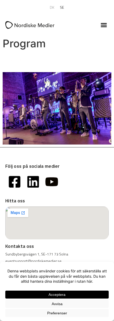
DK (52, 7)
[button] (104, 25)
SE (62, 7)
